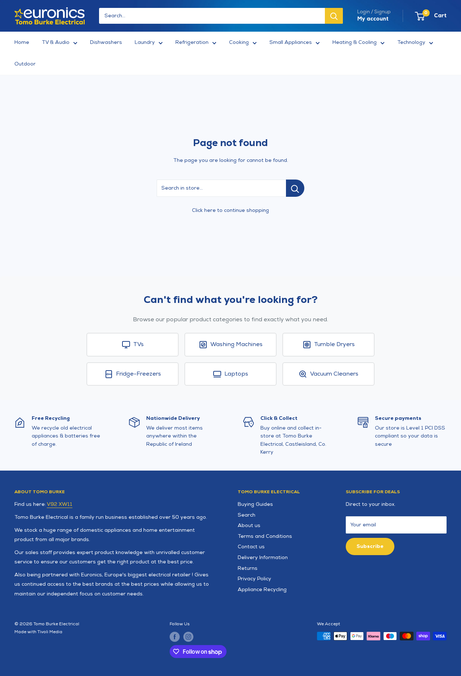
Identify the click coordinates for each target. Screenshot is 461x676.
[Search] (334, 16)
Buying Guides (255, 504)
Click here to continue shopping (230, 210)
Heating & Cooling (354, 42)
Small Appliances (290, 42)
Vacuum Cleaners (334, 374)
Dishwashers (106, 42)
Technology (411, 42)
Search (246, 515)
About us (249, 525)
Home (21, 42)
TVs (138, 344)
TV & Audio (56, 42)
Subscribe (370, 546)
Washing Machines (236, 344)
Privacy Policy (254, 579)
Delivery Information (263, 557)
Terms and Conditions (265, 536)
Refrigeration (192, 42)
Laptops (236, 374)
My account (373, 19)
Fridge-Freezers (138, 374)
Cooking (239, 42)
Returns (248, 568)
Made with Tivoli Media (38, 632)
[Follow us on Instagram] (188, 637)
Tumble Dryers (334, 344)
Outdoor (25, 64)
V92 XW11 (59, 504)
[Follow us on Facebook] (175, 637)
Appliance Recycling (262, 589)
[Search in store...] (295, 188)
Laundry (145, 42)
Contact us (251, 547)
